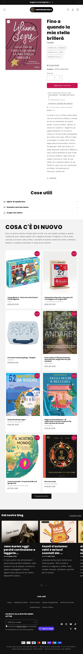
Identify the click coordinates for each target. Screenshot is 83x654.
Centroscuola (16, 646)
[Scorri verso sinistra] (36, 585)
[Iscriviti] (34, 622)
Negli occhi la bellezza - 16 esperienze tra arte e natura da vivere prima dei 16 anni (58, 421)
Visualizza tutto (41, 496)
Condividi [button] (52, 178)
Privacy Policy (47, 607)
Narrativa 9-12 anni (55, 52)
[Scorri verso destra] (46, 585)
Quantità (50, 73)
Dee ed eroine (50, 482)
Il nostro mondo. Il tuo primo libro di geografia (22, 482)
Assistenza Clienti (21, 602)
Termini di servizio (67, 602)
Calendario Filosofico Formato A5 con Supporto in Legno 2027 (59, 298)
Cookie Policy (35, 607)
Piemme (50, 43)
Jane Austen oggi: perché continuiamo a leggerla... (19, 550)
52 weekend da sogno (17, 420)
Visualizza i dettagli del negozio (60, 103)
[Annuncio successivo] (78, 2)
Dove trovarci (35, 602)
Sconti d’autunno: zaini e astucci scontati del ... (55, 550)
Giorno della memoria (56, 48)
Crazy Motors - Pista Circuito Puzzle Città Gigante (23, 298)
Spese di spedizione (50, 602)
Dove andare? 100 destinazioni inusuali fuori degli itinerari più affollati (57, 359)
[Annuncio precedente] (4, 2)
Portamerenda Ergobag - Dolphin (22, 358)
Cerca (9, 602)
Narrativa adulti (54, 57)
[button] (4, 9)
